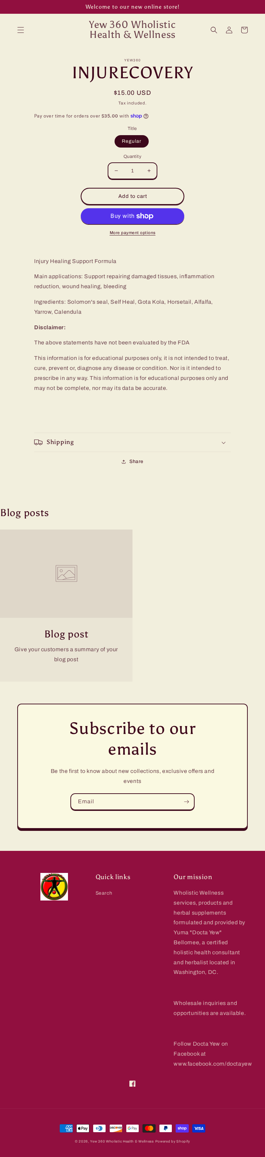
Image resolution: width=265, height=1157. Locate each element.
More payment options (133, 232)
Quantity (132, 156)
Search (104, 893)
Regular (131, 141)
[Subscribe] (186, 801)
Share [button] (136, 461)
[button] (20, 30)
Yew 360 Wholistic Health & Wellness (122, 1141)
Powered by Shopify (172, 1141)
